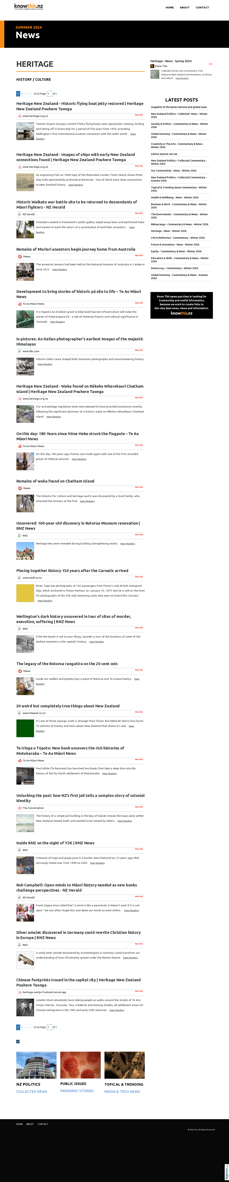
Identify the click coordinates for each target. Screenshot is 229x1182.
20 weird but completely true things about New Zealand (68, 706)
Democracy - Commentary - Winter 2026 (174, 268)
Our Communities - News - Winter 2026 (173, 170)
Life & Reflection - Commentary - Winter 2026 (178, 237)
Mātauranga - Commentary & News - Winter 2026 (179, 224)
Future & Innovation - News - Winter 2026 (175, 244)
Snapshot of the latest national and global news (179, 107)
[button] (227, 1177)
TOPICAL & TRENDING (123, 1084)
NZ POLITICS (28, 1084)
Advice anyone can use (164, 154)
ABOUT (185, 7)
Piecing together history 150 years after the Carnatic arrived (72, 570)
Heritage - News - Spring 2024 (171, 61)
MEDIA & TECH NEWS (122, 1091)
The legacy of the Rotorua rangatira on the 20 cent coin (67, 663)
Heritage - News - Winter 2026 (168, 231)
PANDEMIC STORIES (77, 1091)
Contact (202, 7)
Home (170, 7)
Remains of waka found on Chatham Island (55, 481)
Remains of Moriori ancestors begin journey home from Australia (75, 249)
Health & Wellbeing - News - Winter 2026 (174, 197)
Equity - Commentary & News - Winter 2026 (176, 251)
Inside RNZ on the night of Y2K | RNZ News (55, 843)
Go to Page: (40, 93)
